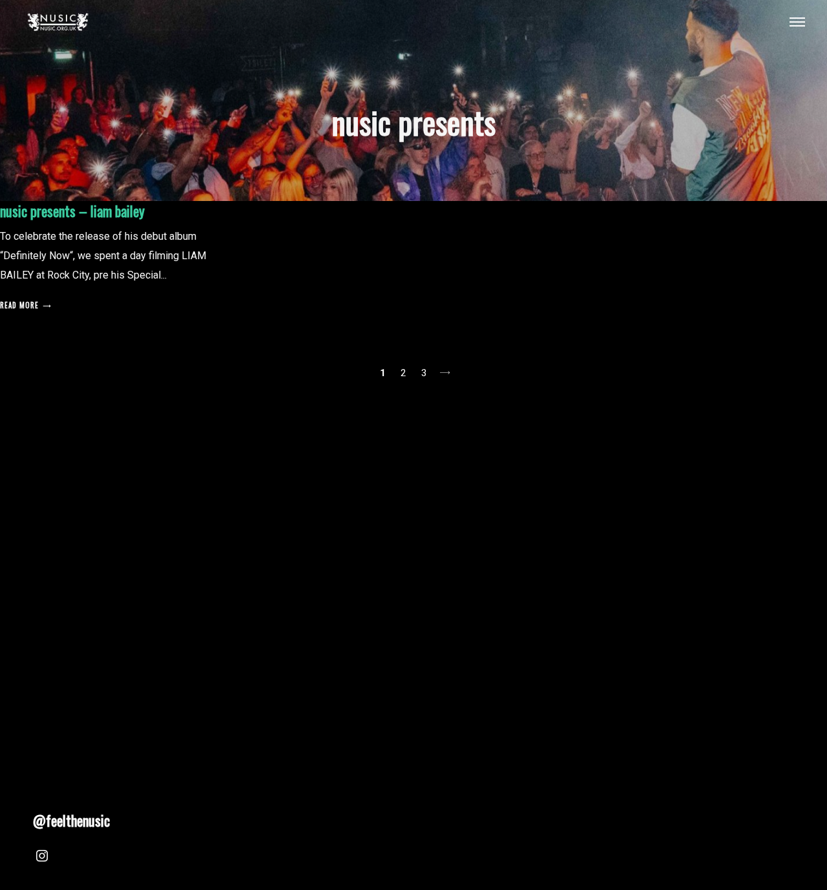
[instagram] (42, 858)
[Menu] (797, 21)
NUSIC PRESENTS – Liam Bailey (72, 210)
